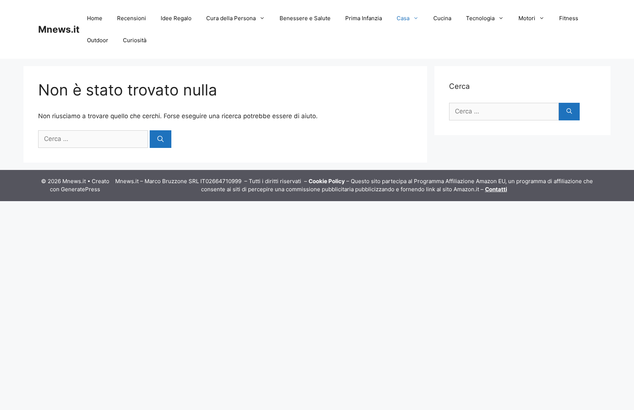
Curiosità (134, 40)
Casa (403, 18)
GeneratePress (80, 189)
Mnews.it (59, 29)
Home (94, 18)
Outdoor (97, 40)
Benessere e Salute (305, 18)
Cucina (442, 18)
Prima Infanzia (363, 18)
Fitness (568, 18)
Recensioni (131, 18)
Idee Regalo (176, 18)
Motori (526, 18)
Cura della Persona (231, 18)
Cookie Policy (327, 181)
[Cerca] (160, 139)
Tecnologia (480, 18)
